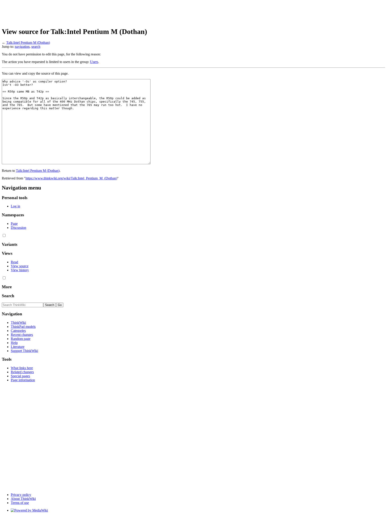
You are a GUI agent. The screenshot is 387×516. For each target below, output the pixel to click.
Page (14, 223)
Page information (23, 380)
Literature (17, 347)
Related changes (22, 372)
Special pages (20, 376)
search (35, 46)
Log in (15, 206)
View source (19, 266)
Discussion (18, 228)
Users (94, 62)
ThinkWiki (18, 322)
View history (20, 270)
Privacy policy (21, 495)
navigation (22, 46)
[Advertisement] (83, 12)
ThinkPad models (23, 327)
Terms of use (20, 503)
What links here (22, 368)
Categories (18, 331)
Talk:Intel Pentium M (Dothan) (28, 42)
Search (8, 295)
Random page (20, 339)
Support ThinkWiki (24, 351)
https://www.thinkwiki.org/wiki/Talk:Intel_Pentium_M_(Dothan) (71, 178)
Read (14, 262)
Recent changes (22, 335)
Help (14, 343)
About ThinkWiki (23, 499)
